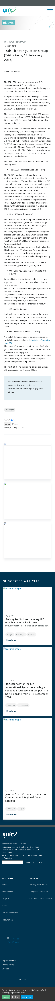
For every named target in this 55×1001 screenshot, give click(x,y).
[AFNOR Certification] (13, 940)
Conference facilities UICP (41, 898)
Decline (15, 997)
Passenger (10, 410)
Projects (5, 898)
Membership (7, 891)
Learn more (26, 997)
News (4, 905)
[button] (31, 11)
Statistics (31, 634)
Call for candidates (10, 912)
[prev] (40, 33)
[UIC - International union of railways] (10, 835)
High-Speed (23, 705)
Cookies (5, 968)
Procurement (7, 919)
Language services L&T (40, 891)
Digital (21, 809)
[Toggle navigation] (50, 12)
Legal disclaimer (9, 960)
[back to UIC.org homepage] (9, 11)
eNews (8, 22)
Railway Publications (38, 884)
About (4, 884)
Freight (9, 634)
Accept (6, 997)
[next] (51, 33)
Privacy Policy (8, 964)
